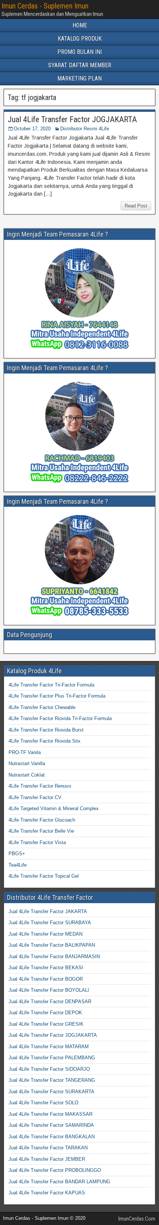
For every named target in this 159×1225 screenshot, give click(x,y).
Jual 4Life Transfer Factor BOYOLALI (49, 990)
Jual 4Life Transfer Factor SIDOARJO (49, 1069)
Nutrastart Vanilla (27, 763)
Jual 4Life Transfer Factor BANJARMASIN (54, 956)
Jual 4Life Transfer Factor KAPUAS (47, 1192)
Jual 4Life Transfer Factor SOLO (43, 1102)
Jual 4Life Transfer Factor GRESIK (46, 1024)
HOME (79, 25)
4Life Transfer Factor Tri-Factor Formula (51, 685)
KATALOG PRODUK (80, 38)
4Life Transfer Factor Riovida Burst (46, 730)
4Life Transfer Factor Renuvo (40, 786)
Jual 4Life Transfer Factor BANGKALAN (52, 1136)
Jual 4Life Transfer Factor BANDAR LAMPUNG (59, 1181)
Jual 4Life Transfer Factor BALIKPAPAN (52, 945)
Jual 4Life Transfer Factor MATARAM (49, 1046)
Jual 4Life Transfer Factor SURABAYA (50, 922)
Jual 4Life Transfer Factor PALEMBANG (52, 1057)
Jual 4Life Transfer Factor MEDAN (45, 934)
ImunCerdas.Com (136, 1218)
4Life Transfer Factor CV (35, 797)
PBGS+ (17, 853)
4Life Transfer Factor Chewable (42, 707)
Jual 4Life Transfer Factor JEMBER (47, 1159)
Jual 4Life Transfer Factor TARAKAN (48, 1147)
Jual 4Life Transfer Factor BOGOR (46, 979)
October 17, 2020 (32, 128)
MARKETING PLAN (79, 78)
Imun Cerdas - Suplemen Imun (44, 5)
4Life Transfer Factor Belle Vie (41, 831)
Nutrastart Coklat (27, 775)
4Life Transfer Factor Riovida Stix (45, 741)
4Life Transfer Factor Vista (37, 842)
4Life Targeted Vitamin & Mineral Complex (54, 808)
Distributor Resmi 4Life (84, 128)
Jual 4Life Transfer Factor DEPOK (45, 1012)
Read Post (136, 206)
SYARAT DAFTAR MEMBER (79, 65)
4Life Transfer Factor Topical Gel (44, 876)
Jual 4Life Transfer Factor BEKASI (46, 967)
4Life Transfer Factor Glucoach (42, 820)
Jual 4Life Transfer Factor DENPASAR (50, 1001)
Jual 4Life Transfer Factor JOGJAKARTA (72, 119)
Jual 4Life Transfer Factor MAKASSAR (50, 1114)
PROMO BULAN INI (79, 51)
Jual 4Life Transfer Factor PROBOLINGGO (55, 1170)
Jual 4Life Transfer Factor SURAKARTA (51, 1091)
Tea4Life (18, 865)
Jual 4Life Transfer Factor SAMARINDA (51, 1125)
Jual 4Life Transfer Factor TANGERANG (52, 1080)
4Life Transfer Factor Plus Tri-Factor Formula (57, 696)
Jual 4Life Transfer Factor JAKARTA (48, 911)
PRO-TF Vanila (25, 752)
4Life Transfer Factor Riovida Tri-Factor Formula (60, 718)
